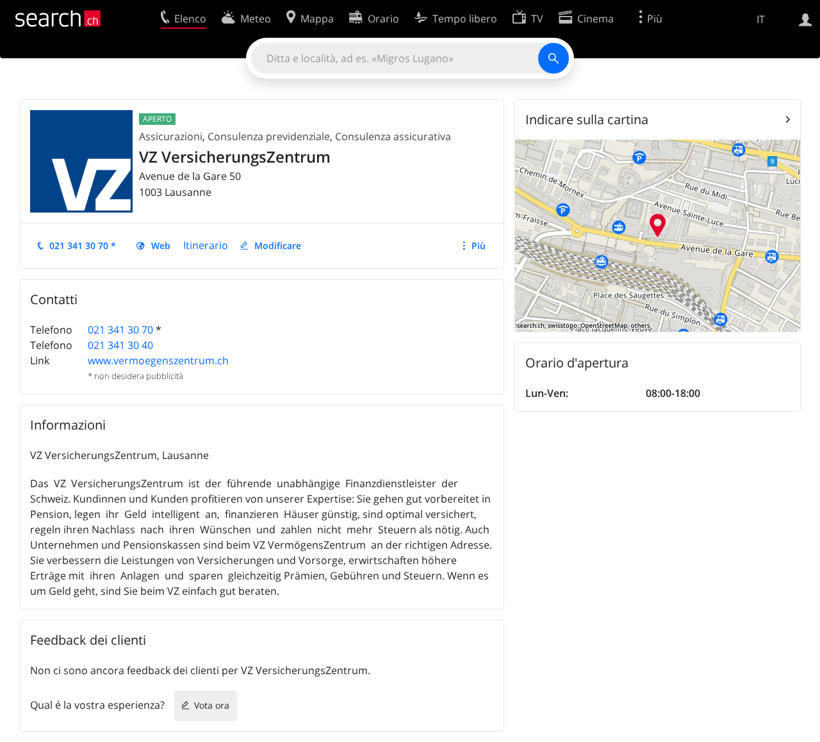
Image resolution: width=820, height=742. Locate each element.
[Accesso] (805, 18)
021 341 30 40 (120, 345)
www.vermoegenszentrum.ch (158, 360)
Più (479, 245)
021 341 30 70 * (82, 245)
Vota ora (211, 705)
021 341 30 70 (120, 330)
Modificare (277, 245)
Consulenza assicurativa (393, 136)
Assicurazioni (170, 136)
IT (761, 19)
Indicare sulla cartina (586, 119)
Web (160, 245)
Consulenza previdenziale (269, 136)
